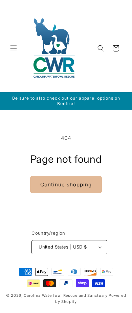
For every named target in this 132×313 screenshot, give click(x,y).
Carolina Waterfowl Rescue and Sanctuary (65, 295)
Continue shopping (66, 184)
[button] (13, 48)
